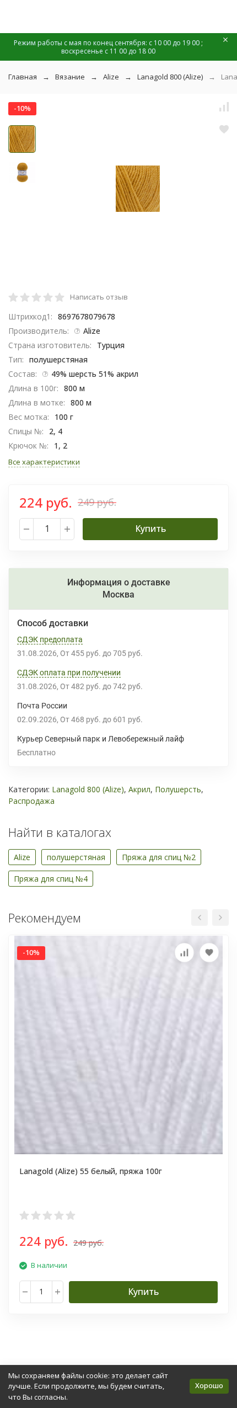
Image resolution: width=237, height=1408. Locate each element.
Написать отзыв (99, 297)
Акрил (139, 789)
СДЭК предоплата (50, 639)
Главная (22, 77)
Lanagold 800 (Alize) (170, 77)
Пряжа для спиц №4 (51, 878)
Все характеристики (44, 462)
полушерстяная (76, 857)
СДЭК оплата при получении (69, 672)
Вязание (70, 77)
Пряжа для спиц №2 (159, 857)
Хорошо (209, 1385)
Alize (111, 77)
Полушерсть (178, 789)
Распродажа (31, 801)
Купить (150, 528)
